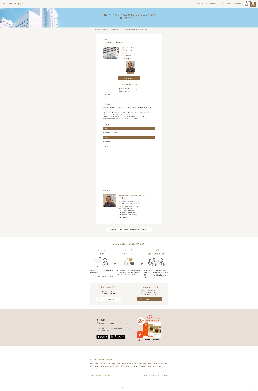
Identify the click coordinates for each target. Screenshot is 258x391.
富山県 (165, 363)
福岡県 (122, 366)
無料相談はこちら (131, 84)
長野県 (155, 363)
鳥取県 (112, 366)
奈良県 (102, 366)
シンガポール (93, 369)
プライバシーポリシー (155, 375)
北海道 (108, 363)
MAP (139, 47)
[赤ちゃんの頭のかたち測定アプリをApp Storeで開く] (102, 337)
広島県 (107, 366)
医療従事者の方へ (238, 4)
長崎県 (128, 366)
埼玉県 (134, 363)
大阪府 (96, 363)
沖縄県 (149, 366)
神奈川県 (102, 363)
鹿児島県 (143, 366)
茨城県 (144, 363)
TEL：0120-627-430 (108, 291)
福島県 (118, 363)
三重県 (96, 366)
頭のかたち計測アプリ (227, 4)
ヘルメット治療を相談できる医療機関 (101, 359)
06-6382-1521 (129, 50)
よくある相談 (165, 375)
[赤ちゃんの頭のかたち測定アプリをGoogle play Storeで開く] (117, 337)
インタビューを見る (131, 73)
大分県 (138, 366)
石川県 (160, 363)
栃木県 (124, 363)
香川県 (117, 366)
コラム (219, 4)
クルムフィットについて (201, 4)
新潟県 (149, 363)
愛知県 (113, 363)
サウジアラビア (157, 366)
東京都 (91, 363)
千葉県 (139, 363)
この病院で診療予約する (129, 78)
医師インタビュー (123, 217)
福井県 (91, 366)
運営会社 (146, 375)
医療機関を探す (212, 4)
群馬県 (129, 363)
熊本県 (133, 366)
